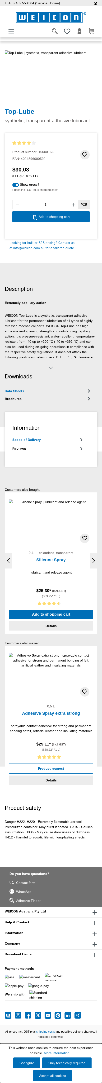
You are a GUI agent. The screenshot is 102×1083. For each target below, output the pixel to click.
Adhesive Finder (28, 901)
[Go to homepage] (51, 17)
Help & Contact (17, 922)
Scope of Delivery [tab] (26, 440)
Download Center (19, 954)
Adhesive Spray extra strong (51, 713)
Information (14, 933)
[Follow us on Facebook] (30, 1015)
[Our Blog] (10, 1015)
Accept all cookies (52, 1076)
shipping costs (45, 1031)
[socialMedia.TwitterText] (40, 1015)
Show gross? (29, 184)
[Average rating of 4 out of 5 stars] (33, 143)
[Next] (93, 561)
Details (51, 626)
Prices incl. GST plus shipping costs (35, 190)
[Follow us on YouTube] (50, 1015)
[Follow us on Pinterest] (60, 1015)
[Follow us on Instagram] (20, 1015)
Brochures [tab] (13, 399)
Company (12, 943)
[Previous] (8, 561)
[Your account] (79, 31)
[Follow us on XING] (77, 1015)
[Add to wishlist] (85, 154)
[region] (51, 77)
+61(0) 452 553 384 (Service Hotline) (32, 3)
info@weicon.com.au (29, 248)
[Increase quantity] (74, 204)
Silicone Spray (51, 559)
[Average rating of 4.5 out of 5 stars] (51, 604)
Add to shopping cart (54, 217)
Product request (51, 768)
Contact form (26, 883)
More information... (58, 1053)
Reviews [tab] (19, 449)
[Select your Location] (95, 3)
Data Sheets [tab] (14, 391)
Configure (26, 1063)
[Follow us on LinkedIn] (69, 1015)
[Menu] (11, 31)
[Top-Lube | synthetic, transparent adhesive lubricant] (51, 77)
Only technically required (66, 1063)
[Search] (55, 31)
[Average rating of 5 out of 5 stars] (51, 758)
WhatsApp (24, 892)
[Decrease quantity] (17, 204)
